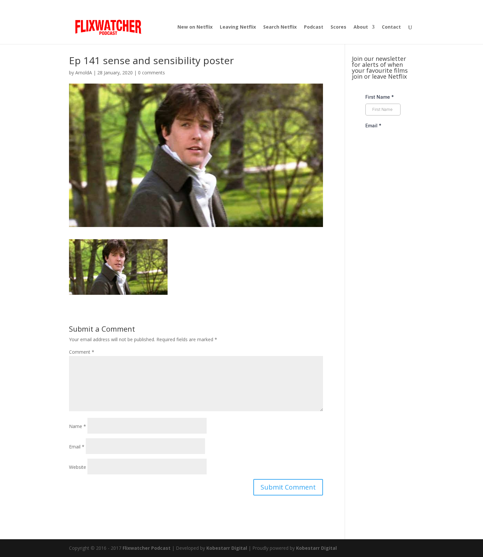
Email (76, 446)
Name (77, 426)
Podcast (313, 27)
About (361, 27)
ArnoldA (83, 72)
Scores (338, 27)
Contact (391, 27)
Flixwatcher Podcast (147, 548)
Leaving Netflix (238, 27)
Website (77, 467)
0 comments (151, 72)
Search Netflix (280, 27)
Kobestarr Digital (226, 548)
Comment (81, 352)
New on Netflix (195, 27)
